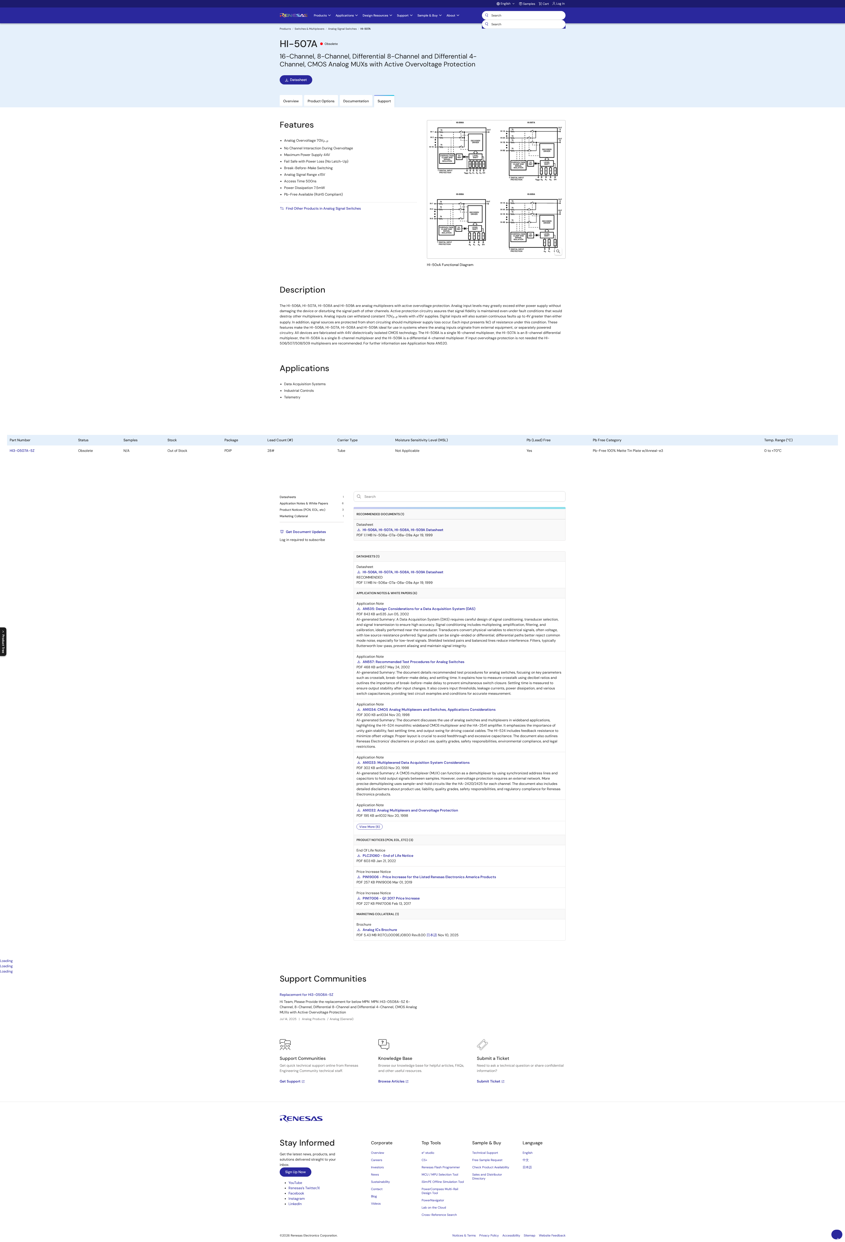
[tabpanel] (422, 1038)
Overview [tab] (291, 101)
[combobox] (524, 24)
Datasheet (298, 79)
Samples (529, 3)
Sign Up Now (295, 1172)
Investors (377, 1167)
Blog (374, 1196)
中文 (526, 1160)
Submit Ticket (488, 1081)
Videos (376, 1203)
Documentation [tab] (356, 101)
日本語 (527, 1167)
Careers (376, 1160)
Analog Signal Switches (342, 29)
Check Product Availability (490, 1167)
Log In (560, 3)
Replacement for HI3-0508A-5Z (306, 994)
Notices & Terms (464, 1235)
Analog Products (313, 1019)
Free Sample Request (487, 1160)
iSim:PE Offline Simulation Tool (443, 1182)
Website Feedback (552, 1235)
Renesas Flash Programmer (441, 1167)
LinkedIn (295, 1204)
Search (524, 15)
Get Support (290, 1081)
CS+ (424, 1160)
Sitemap (529, 1235)
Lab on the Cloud (434, 1207)
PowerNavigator (433, 1200)
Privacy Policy (489, 1235)
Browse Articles (391, 1081)
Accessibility (511, 1235)
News (375, 1174)
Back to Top (839, 1238)
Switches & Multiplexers (309, 29)
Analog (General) (341, 1019)
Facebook (296, 1193)
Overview (377, 1153)
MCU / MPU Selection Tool (440, 1174)
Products (285, 29)
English (528, 1153)
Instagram (296, 1198)
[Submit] (487, 24)
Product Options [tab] (321, 101)
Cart (546, 3)
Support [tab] (384, 101)
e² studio (428, 1153)
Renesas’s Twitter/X (304, 1188)
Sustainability (380, 1182)
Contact (376, 1189)
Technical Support (485, 1153)
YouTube (295, 1182)
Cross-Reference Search (439, 1215)
